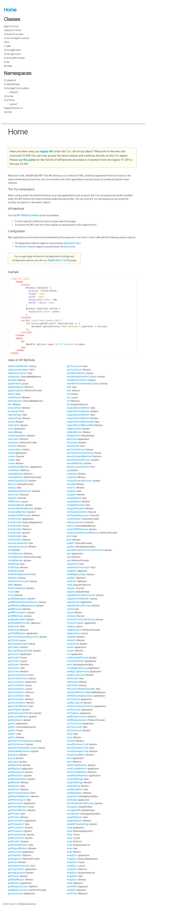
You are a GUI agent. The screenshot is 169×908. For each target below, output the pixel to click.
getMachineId (15, 765)
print (69, 536)
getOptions (14, 786)
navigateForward (76, 505)
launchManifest (75, 463)
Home (10, 10)
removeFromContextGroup (81, 619)
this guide (29, 159)
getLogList (13, 761)
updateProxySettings (78, 824)
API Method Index (27, 215)
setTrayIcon (73, 713)
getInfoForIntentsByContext (22, 747)
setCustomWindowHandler (81, 688)
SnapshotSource (13, 108)
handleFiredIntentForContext (82, 376)
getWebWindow (16, 879)
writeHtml (72, 886)
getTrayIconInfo (16, 869)
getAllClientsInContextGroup (23, 602)
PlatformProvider (14, 58)
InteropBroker (12, 50)
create (11, 453)
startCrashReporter (77, 765)
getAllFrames (15, 609)
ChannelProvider (14, 34)
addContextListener (18, 369)
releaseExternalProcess (79, 605)
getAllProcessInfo (17, 612)
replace (71, 626)
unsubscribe (73, 813)
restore (71, 650)
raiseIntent (73, 564)
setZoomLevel (74, 723)
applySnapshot (16, 387)
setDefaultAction (76, 692)
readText (72, 581)
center (11, 421)
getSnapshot (15, 855)
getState (13, 862)
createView (14, 470)
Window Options (27, 246)
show (70, 734)
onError (71, 525)
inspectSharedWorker (78, 414)
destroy (12, 484)
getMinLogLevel (16, 772)
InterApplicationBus (16, 88)
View (6, 62)
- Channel (11, 92)
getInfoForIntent (16, 744)
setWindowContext (77, 716)
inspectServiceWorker (78, 408)
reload (70, 609)
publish (71, 543)
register (71, 588)
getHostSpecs (15, 720)
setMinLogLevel (75, 702)
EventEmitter (15, 519)
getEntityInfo (15, 709)
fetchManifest (15, 553)
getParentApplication (19, 796)
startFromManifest (77, 768)
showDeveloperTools (78, 744)
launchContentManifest (79, 456)
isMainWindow (74, 432)
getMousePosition (17, 779)
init (68, 394)
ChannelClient (12, 30)
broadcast (13, 411)
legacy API (46, 151)
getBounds (14, 626)
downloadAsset (16, 505)
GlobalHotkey (12, 84)
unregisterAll (74, 810)
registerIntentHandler (78, 598)
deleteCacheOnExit (18, 480)
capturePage (15, 414)
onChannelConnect (77, 512)
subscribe (72, 796)
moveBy (71, 484)
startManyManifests (78, 775)
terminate (72, 799)
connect (12, 446)
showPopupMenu (76, 754)
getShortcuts (15, 852)
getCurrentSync (16, 682)
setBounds (73, 678)
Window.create (67, 246)
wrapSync (72, 855)
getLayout (13, 754)
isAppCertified (74, 428)
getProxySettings (17, 834)
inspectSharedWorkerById (80, 421)
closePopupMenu (17, 435)
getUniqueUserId (17, 872)
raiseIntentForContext (78, 567)
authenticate (15, 397)
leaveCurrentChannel (78, 466)
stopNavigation (75, 789)
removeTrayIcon (75, 623)
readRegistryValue (77, 574)
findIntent (13, 571)
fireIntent (13, 577)
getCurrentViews (17, 702)
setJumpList (73, 699)
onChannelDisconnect (78, 515)
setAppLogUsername (78, 671)
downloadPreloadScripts (21, 508)
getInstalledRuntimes (19, 751)
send (69, 664)
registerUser (73, 602)
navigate (71, 491)
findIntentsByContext (19, 574)
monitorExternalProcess (80, 480)
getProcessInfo (16, 820)
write (70, 883)
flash (11, 584)
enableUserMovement (20, 515)
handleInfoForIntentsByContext (83, 383)
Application (11, 26)
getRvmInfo (14, 841)
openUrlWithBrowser (78, 529)
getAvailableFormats (19, 623)
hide (69, 387)
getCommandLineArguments (23, 636)
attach (11, 394)
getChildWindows (17, 633)
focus (11, 591)
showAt (71, 741)
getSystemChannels (19, 865)
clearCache (14, 425)
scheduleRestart (75, 661)
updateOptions (75, 817)
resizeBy (71, 636)
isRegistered (73, 435)
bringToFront (15, 408)
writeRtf (71, 890)
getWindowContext (18, 886)
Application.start (72, 243)
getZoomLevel (16, 893)
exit (10, 550)
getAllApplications (17, 598)
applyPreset (14, 383)
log (68, 470)
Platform (9, 100)
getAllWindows (16, 616)
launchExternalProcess (79, 460)
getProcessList (16, 831)
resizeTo (71, 640)
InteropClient (12, 54)
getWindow (14, 883)
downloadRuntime (18, 512)
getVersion (14, 876)
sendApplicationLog (77, 668)
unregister (72, 806)
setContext (73, 685)
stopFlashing (74, 786)
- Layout (10, 104)
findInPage (14, 564)
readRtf (71, 577)
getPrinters (14, 813)
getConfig (13, 640)
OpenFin (13, 904)
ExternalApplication (16, 38)
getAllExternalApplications (22, 605)
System (8, 112)
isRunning (72, 439)
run (69, 654)
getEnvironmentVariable (21, 713)
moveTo (71, 487)
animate (12, 380)
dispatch (12, 498)
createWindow (15, 473)
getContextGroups (18, 643)
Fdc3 (6, 42)
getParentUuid (16, 803)
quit (69, 553)
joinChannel (73, 446)
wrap (70, 827)
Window (8, 66)
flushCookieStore (17, 588)
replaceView (73, 633)
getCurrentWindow (18, 706)
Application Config (59, 260)
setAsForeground (76, 675)
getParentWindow (17, 806)
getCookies (14, 647)
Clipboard (10, 80)
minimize (72, 477)
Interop (8, 96)
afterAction (14, 376)
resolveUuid (73, 643)
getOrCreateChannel (19, 793)
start (69, 758)
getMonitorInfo (16, 775)
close (11, 428)
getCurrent (14, 654)
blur (10, 404)
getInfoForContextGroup (21, 741)
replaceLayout (74, 630)
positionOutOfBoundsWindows (83, 532)
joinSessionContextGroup (80, 453)
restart (70, 647)
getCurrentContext (18, 678)
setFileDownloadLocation (80, 695)
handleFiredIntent (76, 373)
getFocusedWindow (18, 716)
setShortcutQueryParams (80, 706)
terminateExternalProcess (81, 803)
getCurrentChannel (18, 675)
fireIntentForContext (19, 581)
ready (70, 584)
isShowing (72, 442)
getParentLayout (17, 799)
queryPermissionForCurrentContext (85, 550)
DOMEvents (14, 501)
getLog (12, 758)
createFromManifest (19, 466)
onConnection (74, 519)
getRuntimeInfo (16, 838)
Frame (7, 46)
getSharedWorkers (18, 845)
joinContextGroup (76, 449)
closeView (13, 439)
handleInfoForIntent (77, 380)
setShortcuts (74, 709)
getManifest (14, 768)
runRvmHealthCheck (78, 657)
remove (71, 616)
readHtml (72, 571)
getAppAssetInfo (17, 619)
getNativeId (14, 782)
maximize (72, 473)
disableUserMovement (20, 491)
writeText (72, 893)
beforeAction (15, 401)
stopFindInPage (75, 779)
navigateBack (74, 498)
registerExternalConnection (81, 595)
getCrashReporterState (20, 650)
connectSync (15, 449)
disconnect (14, 494)
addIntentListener (17, 373)
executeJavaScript (18, 543)
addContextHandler (18, 366)
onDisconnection (76, 522)
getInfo (12, 723)
